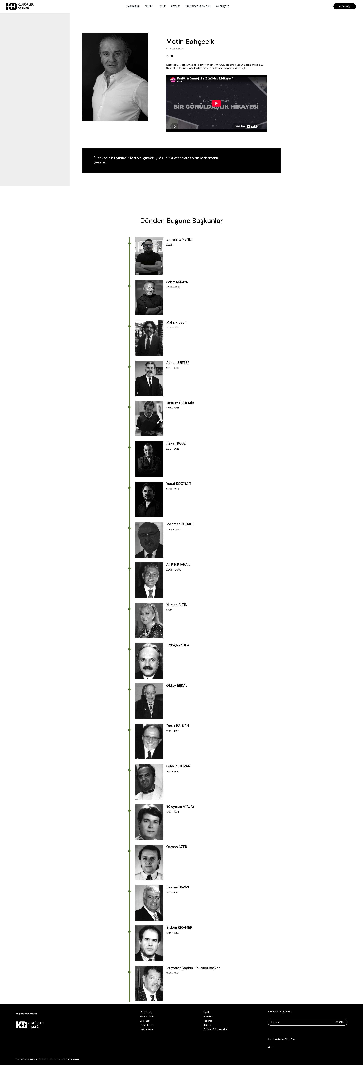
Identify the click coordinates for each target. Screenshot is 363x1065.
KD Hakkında (146, 1012)
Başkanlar (144, 1020)
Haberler (208, 1020)
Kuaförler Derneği (52, 1059)
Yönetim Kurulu (147, 1016)
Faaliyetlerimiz (147, 1025)
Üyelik (206, 1012)
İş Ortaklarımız (147, 1029)
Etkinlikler (208, 1016)
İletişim (207, 1025)
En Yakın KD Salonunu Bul (215, 1029)
